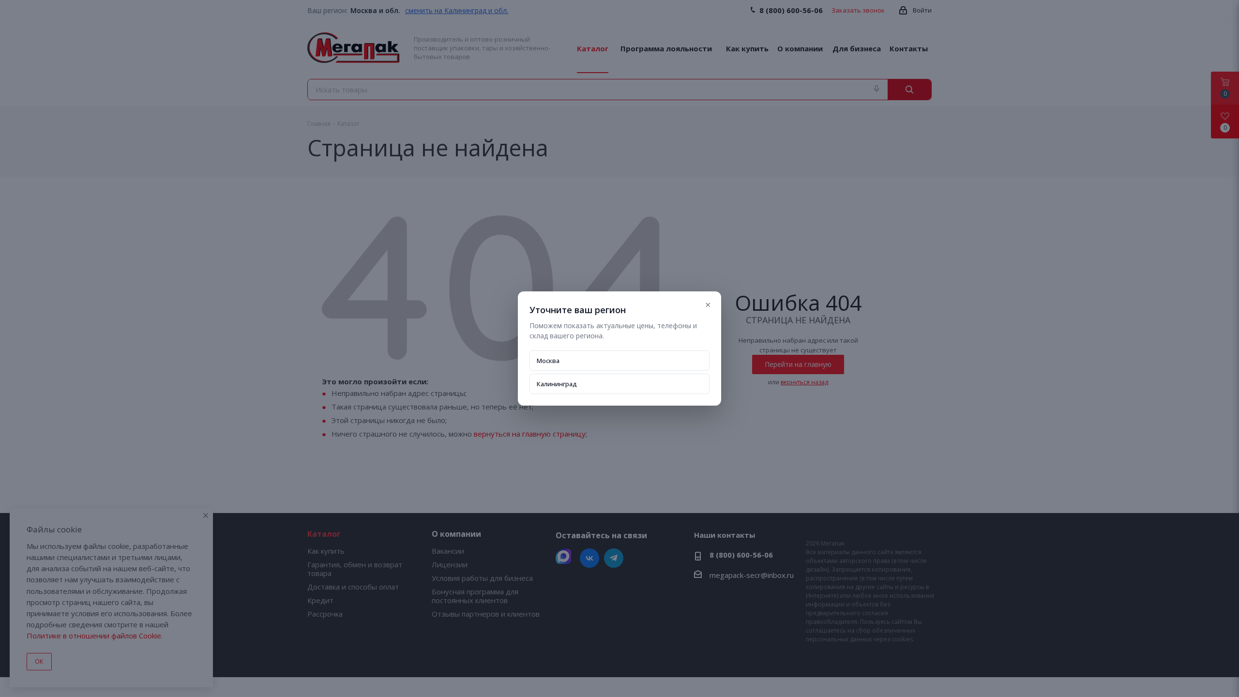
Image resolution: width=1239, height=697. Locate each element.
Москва (548, 360)
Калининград (557, 383)
